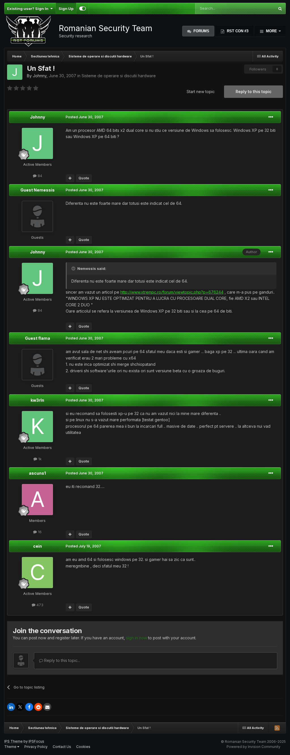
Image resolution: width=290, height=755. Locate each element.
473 (39, 605)
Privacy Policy (36, 747)
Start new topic (201, 91)
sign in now (136, 637)
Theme (10, 747)
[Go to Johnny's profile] (14, 72)
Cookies (83, 747)
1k (39, 459)
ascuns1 (37, 473)
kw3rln (37, 400)
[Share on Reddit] (38, 707)
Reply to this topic (253, 91)
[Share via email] (47, 707)
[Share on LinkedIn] (11, 707)
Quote (83, 178)
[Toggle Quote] (73, 268)
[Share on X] (20, 707)
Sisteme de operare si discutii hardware (119, 75)
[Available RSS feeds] (277, 727)
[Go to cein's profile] (37, 572)
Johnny (39, 75)
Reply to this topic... (61, 660)
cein (37, 546)
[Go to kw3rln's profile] (37, 426)
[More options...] (270, 117)
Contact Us (62, 747)
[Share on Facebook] (29, 707)
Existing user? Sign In (28, 8)
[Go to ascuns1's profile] (37, 499)
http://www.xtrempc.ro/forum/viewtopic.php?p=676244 (171, 292)
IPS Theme (13, 741)
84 (39, 175)
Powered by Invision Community (253, 747)
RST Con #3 (237, 31)
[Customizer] (82, 8)
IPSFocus (36, 741)
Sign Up (66, 8)
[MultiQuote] (70, 178)
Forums (200, 31)
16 (39, 532)
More (271, 31)
